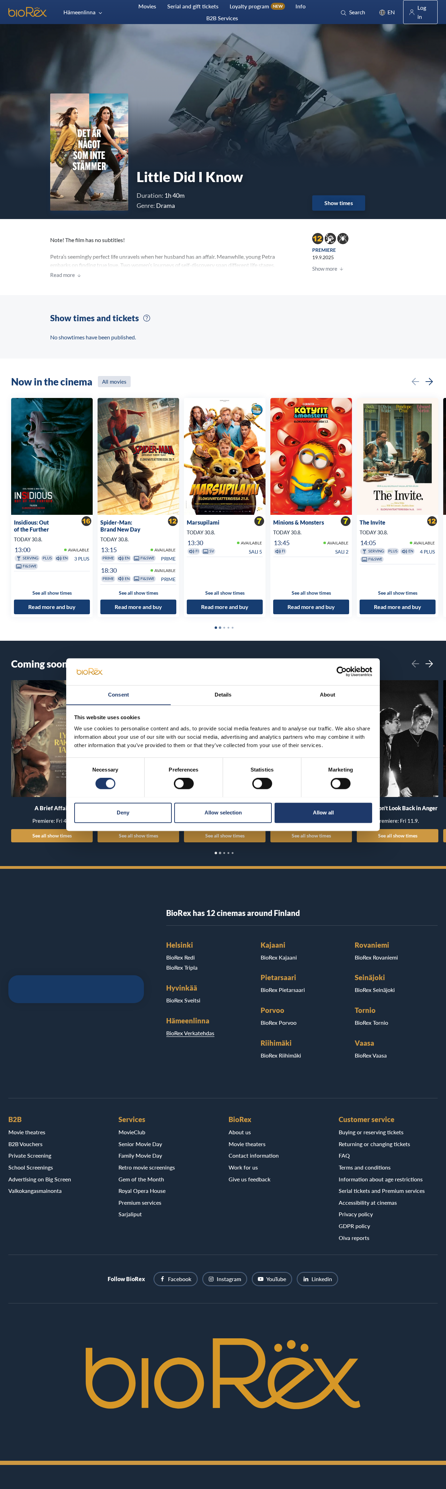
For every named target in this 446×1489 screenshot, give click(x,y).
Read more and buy (52, 606)
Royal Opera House (142, 1190)
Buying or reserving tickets (371, 1132)
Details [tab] (223, 695)
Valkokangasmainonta (35, 1190)
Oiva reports (354, 1237)
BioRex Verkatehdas (190, 1033)
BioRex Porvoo (279, 1022)
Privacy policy (356, 1214)
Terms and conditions (365, 1167)
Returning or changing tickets (374, 1144)
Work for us (243, 1167)
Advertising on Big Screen (39, 1179)
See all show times (52, 835)
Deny (123, 812)
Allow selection (223, 812)
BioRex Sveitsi (183, 1000)
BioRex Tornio (371, 1022)
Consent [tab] (118, 695)
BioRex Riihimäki (281, 1055)
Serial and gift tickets (192, 6)
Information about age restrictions (381, 1179)
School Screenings (30, 1167)
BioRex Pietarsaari (283, 989)
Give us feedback (249, 1179)
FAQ (344, 1155)
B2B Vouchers (25, 1144)
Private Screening (29, 1155)
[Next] (429, 381)
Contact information (254, 1155)
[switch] (184, 783)
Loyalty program (256, 6)
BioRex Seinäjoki (375, 989)
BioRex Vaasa (371, 1055)
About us (240, 1132)
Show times (338, 203)
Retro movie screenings (146, 1167)
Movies (147, 6)
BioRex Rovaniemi (376, 957)
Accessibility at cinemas (368, 1202)
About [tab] (327, 695)
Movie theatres (26, 1132)
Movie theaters (247, 1144)
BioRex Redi (180, 957)
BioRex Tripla (182, 967)
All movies (114, 381)
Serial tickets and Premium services (382, 1190)
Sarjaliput (130, 1214)
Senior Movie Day (140, 1144)
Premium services (139, 1202)
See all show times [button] (52, 593)
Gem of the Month (141, 1179)
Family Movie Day (140, 1155)
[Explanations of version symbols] (146, 318)
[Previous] (415, 381)
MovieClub (131, 1132)
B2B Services (222, 18)
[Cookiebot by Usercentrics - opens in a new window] (341, 671)
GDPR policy (354, 1226)
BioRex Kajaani (279, 957)
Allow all (323, 812)
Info (300, 6)
